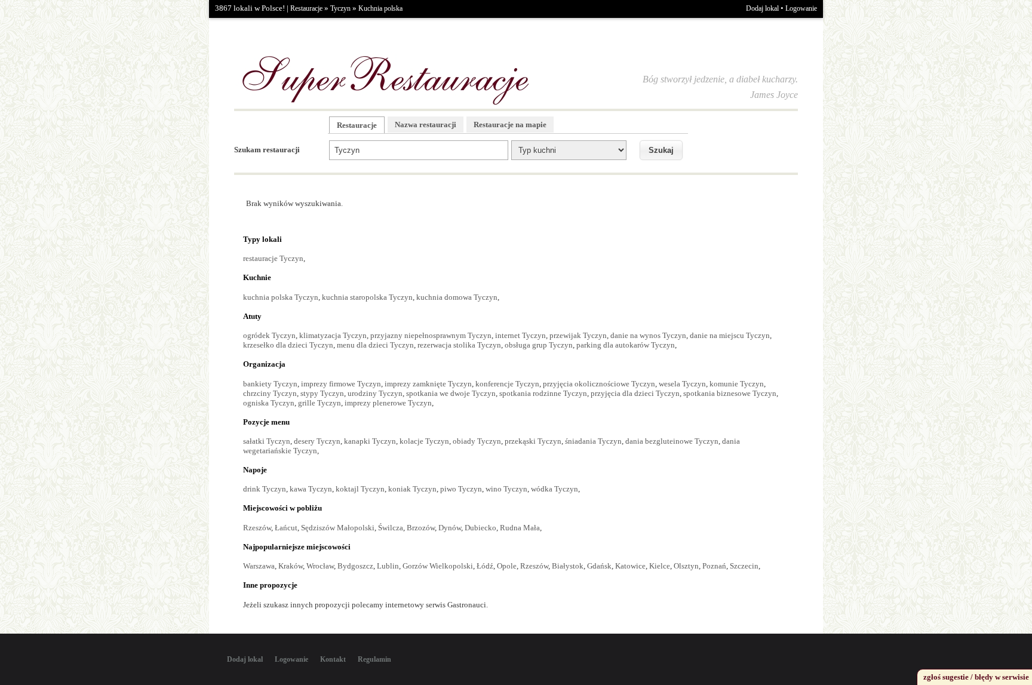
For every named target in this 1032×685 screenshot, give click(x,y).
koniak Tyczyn (412, 488)
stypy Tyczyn (322, 393)
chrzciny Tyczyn (270, 393)
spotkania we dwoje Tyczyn (451, 393)
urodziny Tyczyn (375, 393)
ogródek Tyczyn (269, 335)
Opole (507, 565)
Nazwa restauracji (425, 124)
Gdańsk (599, 565)
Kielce (659, 565)
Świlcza (390, 527)
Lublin (388, 565)
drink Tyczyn (264, 488)
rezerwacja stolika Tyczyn (459, 344)
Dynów (449, 527)
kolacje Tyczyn (424, 441)
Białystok (567, 565)
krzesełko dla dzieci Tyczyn (288, 344)
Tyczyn (340, 8)
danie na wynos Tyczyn (648, 335)
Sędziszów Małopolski (337, 527)
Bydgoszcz (355, 565)
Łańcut (286, 527)
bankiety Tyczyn (270, 383)
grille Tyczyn (319, 402)
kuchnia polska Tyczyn (280, 297)
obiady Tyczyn (477, 441)
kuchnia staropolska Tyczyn (367, 297)
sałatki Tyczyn (266, 441)
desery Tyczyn (317, 441)
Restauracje (306, 8)
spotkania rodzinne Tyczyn (543, 393)
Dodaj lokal (762, 8)
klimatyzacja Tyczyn (333, 335)
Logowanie (801, 8)
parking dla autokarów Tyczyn (625, 344)
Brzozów (421, 527)
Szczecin (744, 565)
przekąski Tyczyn (533, 441)
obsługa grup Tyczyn (539, 344)
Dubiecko (480, 527)
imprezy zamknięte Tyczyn (428, 383)
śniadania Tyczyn (593, 441)
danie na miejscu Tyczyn (730, 335)
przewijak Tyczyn (578, 335)
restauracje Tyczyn (273, 258)
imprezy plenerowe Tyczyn (388, 402)
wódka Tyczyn (554, 488)
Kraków (290, 565)
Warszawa (259, 565)
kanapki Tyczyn (370, 441)
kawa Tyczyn (311, 488)
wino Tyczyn (506, 488)
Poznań (714, 565)
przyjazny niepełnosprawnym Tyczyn (431, 335)
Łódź (485, 565)
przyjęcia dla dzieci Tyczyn (635, 393)
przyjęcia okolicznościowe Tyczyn (599, 383)
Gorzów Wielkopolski (438, 565)
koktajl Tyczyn (360, 488)
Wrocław (320, 565)
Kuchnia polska (380, 8)
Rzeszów (257, 527)
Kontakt (333, 659)
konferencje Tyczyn (507, 383)
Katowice (630, 565)
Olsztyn (686, 565)
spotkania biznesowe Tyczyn (729, 393)
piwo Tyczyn (461, 488)
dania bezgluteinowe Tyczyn (671, 441)
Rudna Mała (520, 527)
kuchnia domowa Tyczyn (456, 297)
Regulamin (374, 659)
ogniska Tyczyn (268, 402)
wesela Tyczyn (682, 383)
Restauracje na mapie (510, 124)
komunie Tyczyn (737, 383)
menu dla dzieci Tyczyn (375, 344)
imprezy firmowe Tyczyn (341, 383)
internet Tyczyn (520, 335)
